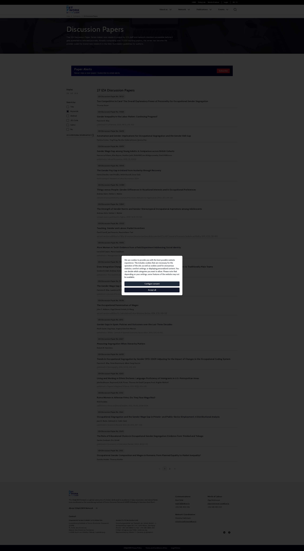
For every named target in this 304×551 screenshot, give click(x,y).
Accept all (152, 290)
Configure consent (152, 284)
